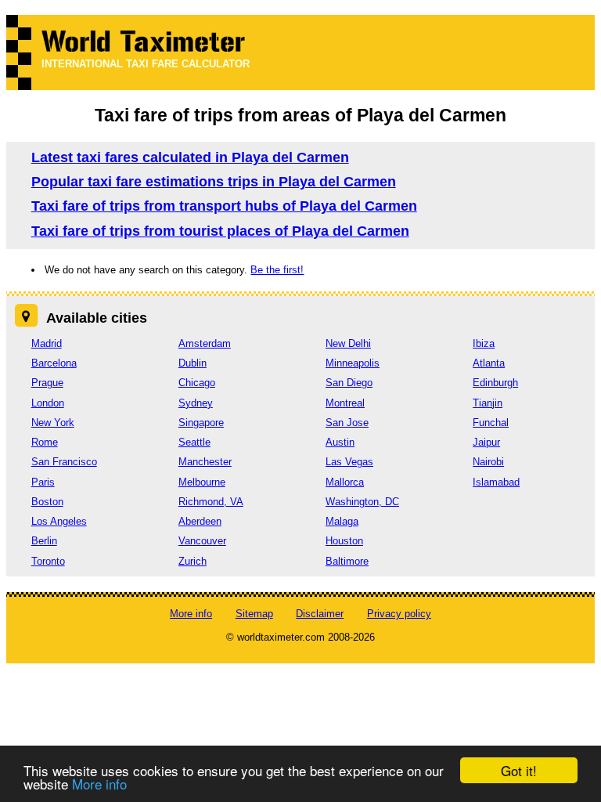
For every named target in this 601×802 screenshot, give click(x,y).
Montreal (345, 403)
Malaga (342, 521)
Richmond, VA (210, 502)
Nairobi (488, 462)
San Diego (349, 382)
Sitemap (254, 614)
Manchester (205, 462)
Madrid (46, 343)
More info (99, 783)
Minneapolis (353, 363)
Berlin (44, 541)
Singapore (201, 422)
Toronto (48, 561)
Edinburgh (495, 382)
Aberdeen (199, 521)
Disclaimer (320, 614)
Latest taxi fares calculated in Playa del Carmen (190, 157)
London (47, 403)
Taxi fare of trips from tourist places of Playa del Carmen (220, 231)
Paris (43, 482)
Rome (44, 442)
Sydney (195, 403)
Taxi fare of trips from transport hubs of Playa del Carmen (224, 206)
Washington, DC (362, 502)
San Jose (347, 422)
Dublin (192, 363)
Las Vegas (349, 462)
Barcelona (54, 363)
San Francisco (64, 462)
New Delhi (348, 343)
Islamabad (496, 482)
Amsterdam (204, 343)
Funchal (491, 422)
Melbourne (201, 482)
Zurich (192, 561)
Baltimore (347, 561)
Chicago (196, 382)
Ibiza (484, 343)
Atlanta (489, 363)
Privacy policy (399, 614)
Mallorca (345, 482)
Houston (344, 541)
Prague (47, 382)
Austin (340, 442)
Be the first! (277, 270)
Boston (47, 502)
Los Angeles (59, 521)
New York (52, 422)
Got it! (519, 770)
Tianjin (487, 403)
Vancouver (202, 541)
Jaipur (486, 442)
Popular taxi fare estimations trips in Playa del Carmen (213, 182)
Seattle (194, 442)
